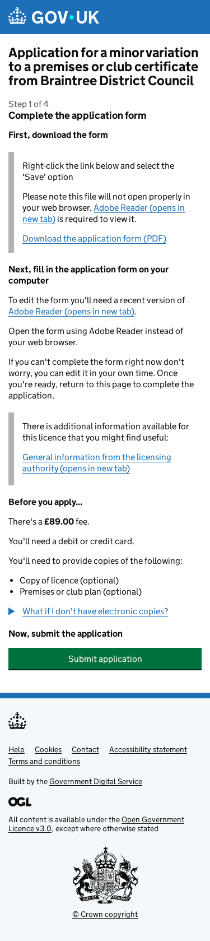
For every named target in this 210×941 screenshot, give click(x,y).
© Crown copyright (105, 914)
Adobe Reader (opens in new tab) (71, 311)
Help (16, 749)
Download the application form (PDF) (94, 238)
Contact (85, 749)
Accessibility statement (148, 749)
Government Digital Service (95, 781)
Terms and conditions (44, 761)
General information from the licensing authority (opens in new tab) (96, 463)
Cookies (48, 749)
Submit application (105, 658)
